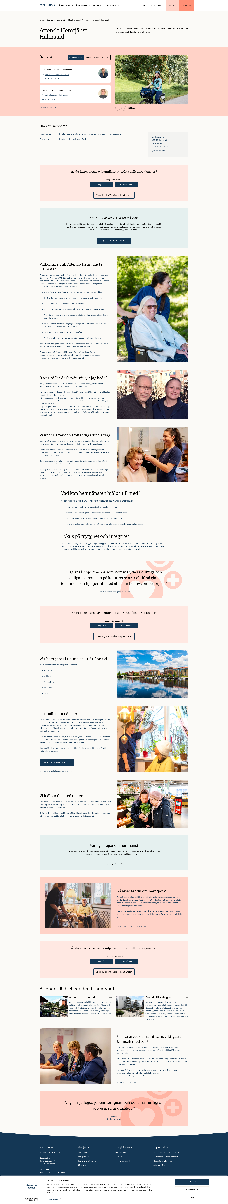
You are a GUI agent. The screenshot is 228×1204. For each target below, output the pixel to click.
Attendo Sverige (46, 20)
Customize (190, 1190)
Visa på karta (160, 150)
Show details (52, 1199)
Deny (192, 1197)
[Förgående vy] (117, 108)
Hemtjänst (60, 20)
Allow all (192, 1182)
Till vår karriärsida (124, 1082)
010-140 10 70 (53, 1152)
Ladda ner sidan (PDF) (95, 57)
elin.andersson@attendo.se (57, 74)
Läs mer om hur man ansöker (129, 926)
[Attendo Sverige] (47, 5)
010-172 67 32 (52, 79)
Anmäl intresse (75, 57)
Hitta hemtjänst (74, 20)
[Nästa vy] (123, 108)
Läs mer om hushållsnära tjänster (54, 771)
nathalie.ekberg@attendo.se (57, 95)
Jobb (160, 5)
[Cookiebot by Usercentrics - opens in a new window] (31, 1199)
